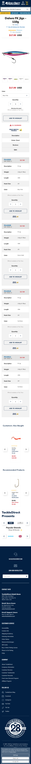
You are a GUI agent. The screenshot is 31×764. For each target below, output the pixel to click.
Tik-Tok (7, 707)
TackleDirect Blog (10, 692)
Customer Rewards (7, 675)
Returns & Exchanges (8, 642)
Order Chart (15, 140)
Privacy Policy (12, 752)
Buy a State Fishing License (9, 647)
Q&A (15, 150)
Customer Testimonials (8, 672)
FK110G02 (7, 159)
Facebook (8, 696)
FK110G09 (7, 225)
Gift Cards (5, 645)
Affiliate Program (6, 681)
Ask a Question (16, 32)
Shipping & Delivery (7, 633)
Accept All (15, 761)
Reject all (15, 758)
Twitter (7, 711)
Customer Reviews (7, 670)
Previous (4, 523)
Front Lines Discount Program (10, 678)
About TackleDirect (7, 664)
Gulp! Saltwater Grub (15, 451)
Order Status (5, 639)
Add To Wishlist (15, 118)
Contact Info (5, 631)
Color (3, 91)
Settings (15, 755)
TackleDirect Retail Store (11, 594)
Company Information (8, 667)
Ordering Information (8, 636)
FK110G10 (7, 291)
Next (27, 523)
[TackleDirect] (12, 3)
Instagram (8, 700)
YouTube (7, 703)
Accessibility (5, 628)
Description (15, 135)
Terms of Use (18, 746)
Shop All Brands (14, 530)
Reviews (15, 145)
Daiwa (16, 24)
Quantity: (15, 100)
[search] (27, 9)
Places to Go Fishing (7, 650)
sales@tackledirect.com (8, 609)
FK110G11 (7, 357)
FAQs (3, 653)
